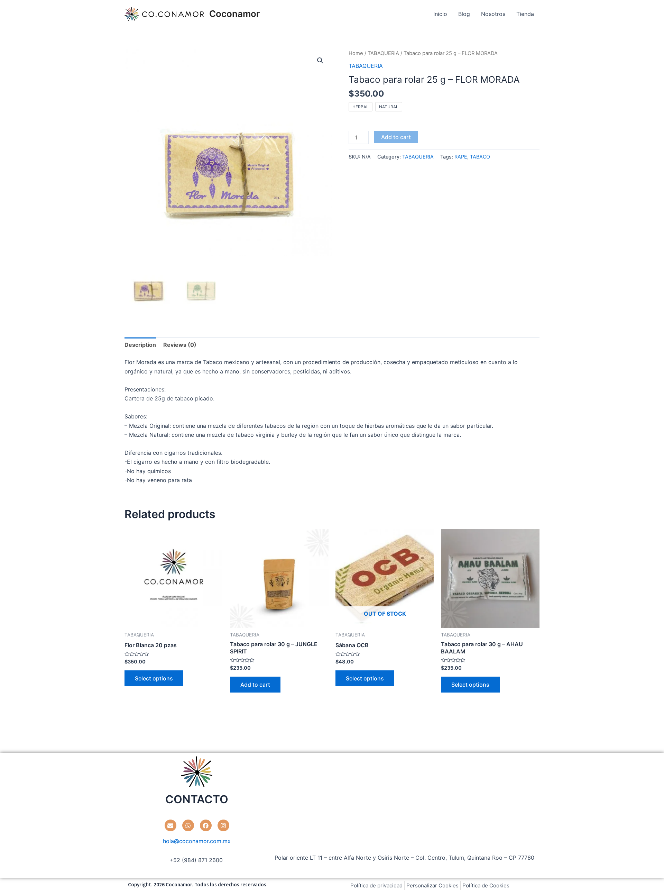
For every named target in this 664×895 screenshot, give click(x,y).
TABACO (480, 157)
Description (140, 344)
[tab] (140, 344)
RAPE (460, 157)
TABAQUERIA (383, 53)
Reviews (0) (179, 344)
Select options (154, 678)
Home (356, 53)
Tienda (525, 13)
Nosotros (493, 13)
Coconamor (234, 13)
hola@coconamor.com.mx (197, 841)
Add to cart (396, 137)
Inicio (440, 13)
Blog (464, 13)
